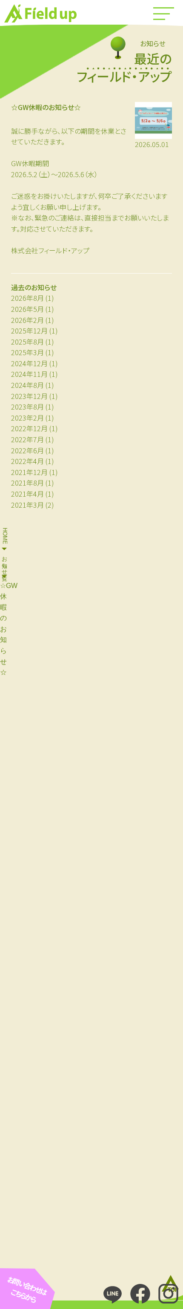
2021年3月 (27, 505)
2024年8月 (27, 385)
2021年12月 (29, 472)
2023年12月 (29, 396)
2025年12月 (29, 330)
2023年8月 (27, 406)
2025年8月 (27, 341)
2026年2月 (27, 320)
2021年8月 (27, 483)
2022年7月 (27, 439)
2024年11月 (29, 374)
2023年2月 (27, 418)
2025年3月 (27, 352)
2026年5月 (27, 309)
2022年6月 (27, 450)
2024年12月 (29, 363)
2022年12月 (29, 428)
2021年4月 (27, 494)
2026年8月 (27, 298)
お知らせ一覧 (5, 562)
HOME (5, 536)
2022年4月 (27, 461)
